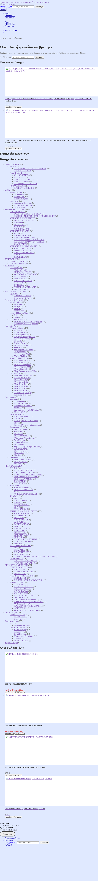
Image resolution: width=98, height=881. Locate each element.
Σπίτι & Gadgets (11, 612)
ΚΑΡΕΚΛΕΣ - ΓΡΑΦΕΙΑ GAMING (28, 475)
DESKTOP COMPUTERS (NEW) (27, 214)
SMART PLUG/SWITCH (24, 179)
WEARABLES (20, 597)
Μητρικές (18, 341)
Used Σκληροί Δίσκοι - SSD (25, 371)
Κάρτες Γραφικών (21, 334)
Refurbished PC (20, 362)
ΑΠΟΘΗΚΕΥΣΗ (16, 485)
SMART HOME (16, 173)
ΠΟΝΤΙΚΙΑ (19, 537)
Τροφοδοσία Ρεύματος (18, 457)
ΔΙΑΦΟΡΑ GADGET (22, 171)
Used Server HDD (21, 382)
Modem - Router (20, 403)
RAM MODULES (21, 235)
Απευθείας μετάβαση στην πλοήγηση (14, 2)
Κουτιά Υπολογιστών (22, 339)
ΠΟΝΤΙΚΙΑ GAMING (23, 479)
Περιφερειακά (10, 397)
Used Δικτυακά (20, 388)
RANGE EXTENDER (23, 281)
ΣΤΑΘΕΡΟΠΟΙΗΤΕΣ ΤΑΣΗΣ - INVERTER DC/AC (34, 556)
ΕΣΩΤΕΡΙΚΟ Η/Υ (21, 505)
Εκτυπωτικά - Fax (16, 319)
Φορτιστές (18, 464)
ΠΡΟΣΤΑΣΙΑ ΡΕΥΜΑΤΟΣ (20, 546)
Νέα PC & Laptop (21, 345)
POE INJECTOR (21, 278)
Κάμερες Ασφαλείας (17, 628)
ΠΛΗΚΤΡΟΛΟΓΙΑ (21, 535)
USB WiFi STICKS (22, 289)
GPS (11, 623)
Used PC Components (22, 365)
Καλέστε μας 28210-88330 (15, 692)
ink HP (17, 309)
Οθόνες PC (18, 347)
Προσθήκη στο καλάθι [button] (13, 107)
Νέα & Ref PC (10, 326)
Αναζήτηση (39, 7)
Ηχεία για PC (19, 444)
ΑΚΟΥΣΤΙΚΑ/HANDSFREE (26, 600)
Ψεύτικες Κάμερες (21, 640)
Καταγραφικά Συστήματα (23, 636)
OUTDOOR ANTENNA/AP (25, 274)
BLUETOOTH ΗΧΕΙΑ (23, 587)
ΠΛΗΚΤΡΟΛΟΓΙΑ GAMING (26, 477)
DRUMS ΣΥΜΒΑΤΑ (18, 261)
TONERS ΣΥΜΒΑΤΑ (18, 263)
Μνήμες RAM (19, 343)
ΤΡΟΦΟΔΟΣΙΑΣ (21, 509)
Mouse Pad (18, 434)
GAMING (14, 468)
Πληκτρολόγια (19, 453)
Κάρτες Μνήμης (20, 449)
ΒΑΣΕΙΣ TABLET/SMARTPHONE (28, 602)
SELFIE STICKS (21, 593)
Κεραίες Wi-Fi (19, 412)
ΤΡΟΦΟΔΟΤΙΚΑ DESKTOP (25, 561)
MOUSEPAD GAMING (23, 470)
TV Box (17, 419)
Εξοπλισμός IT (15, 373)
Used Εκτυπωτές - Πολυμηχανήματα (28, 322)
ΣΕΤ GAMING (20, 481)
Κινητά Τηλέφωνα (21, 199)
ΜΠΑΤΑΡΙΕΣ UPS (21, 552)
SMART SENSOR (21, 182)
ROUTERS (18, 283)
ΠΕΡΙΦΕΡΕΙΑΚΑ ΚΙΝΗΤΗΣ (16, 565)
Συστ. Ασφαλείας (11, 621)
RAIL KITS (19, 255)
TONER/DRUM (11, 259)
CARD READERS (21, 487)
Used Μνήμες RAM (22, 367)
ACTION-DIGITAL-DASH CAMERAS (30, 169)
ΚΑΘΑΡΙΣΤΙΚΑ (20, 528)
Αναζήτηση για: (6, 7)
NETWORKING (16, 268)
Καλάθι (8, 845)
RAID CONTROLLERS (24, 253)
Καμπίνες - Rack (20, 395)
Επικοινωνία (9, 18)
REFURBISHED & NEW (15, 210)
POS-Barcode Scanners (23, 375)
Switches (17, 408)
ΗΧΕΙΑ (17, 526)
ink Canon (18, 304)
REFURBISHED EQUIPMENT (22, 218)
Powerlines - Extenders (23, 406)
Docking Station (20, 429)
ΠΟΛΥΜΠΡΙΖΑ (20, 554)
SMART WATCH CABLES (25, 595)
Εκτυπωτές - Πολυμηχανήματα (26, 324)
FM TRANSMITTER (22, 589)
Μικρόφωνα (19, 451)
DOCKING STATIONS (23, 490)
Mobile (7, 190)
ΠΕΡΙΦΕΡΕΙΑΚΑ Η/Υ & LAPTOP (23, 511)
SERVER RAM (20, 257)
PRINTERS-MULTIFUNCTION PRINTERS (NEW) (35, 216)
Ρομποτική (18, 619)
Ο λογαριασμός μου (12, 838)
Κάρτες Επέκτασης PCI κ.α (24, 337)
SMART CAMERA (22, 175)
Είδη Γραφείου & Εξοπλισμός (16, 291)
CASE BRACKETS (22, 513)
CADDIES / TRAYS (22, 248)
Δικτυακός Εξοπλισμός (23, 393)
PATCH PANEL (20, 276)
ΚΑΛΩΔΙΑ (14, 496)
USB (16, 498)
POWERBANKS (21, 591)
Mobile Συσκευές (16, 192)
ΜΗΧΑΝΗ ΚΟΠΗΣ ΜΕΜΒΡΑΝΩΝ (28, 580)
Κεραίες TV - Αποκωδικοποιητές (27, 425)
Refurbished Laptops (22, 360)
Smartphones (19, 194)
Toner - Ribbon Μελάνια (19, 313)
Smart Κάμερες (20, 634)
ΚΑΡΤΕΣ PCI (19, 531)
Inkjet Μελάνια (15, 302)
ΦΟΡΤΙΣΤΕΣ (19, 608)
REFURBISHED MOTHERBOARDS (29, 240)
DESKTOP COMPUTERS (24, 220)
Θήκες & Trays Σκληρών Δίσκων (27, 447)
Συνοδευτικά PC (16, 427)
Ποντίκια (17, 455)
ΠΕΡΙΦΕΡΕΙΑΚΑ (17, 582)
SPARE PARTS (20, 244)
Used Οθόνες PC (20, 369)
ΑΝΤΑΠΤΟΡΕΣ (20, 500)
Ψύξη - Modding (20, 356)
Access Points (19, 401)
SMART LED (19, 177)
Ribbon (17, 315)
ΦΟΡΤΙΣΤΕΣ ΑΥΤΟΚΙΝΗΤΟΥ (26, 610)
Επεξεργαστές (19, 332)
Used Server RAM (21, 386)
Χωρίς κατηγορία (11, 643)
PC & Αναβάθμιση (17, 328)
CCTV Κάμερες (20, 630)
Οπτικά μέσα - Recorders (23, 350)
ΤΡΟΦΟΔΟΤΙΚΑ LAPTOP (25, 563)
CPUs (16, 233)
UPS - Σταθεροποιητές (23, 459)
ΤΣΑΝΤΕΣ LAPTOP (22, 541)
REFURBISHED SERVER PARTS (23, 246)
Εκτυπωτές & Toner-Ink (14, 300)
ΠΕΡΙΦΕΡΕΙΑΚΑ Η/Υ (13, 466)
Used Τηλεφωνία (20, 391)
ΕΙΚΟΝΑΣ (18, 503)
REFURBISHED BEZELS (24, 238)
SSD (16, 492)
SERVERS (18, 227)
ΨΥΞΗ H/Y (19, 543)
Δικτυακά (13, 399)
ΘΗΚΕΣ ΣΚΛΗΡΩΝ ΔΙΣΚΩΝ (26, 494)
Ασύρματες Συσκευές (22, 203)
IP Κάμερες (18, 632)
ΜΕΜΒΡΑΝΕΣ (20, 578)
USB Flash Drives (21, 436)
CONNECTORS (20, 270)
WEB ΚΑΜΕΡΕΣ (21, 520)
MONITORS (19, 225)
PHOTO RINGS (20, 569)
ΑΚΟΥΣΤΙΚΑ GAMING (24, 472)
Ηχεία (16, 423)
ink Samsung (19, 311)
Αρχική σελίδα (5, 38)
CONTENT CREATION (19, 567)
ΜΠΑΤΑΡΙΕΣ (19, 550)
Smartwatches (19, 197)
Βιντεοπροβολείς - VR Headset (26, 421)
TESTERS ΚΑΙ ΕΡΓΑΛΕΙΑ (25, 287)
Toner (16, 317)
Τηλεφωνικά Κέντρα (22, 207)
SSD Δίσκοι (19, 330)
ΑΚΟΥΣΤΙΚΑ (19, 522)
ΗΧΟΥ (17, 507)
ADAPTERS (19, 584)
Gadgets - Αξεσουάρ (17, 615)
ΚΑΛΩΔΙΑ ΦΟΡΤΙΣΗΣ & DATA (27, 606)
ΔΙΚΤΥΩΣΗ (9, 266)
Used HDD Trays (21, 380)
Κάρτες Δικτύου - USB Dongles (26, 410)
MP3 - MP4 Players (21, 416)
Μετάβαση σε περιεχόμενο (39, 2)
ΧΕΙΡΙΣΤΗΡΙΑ (20, 483)
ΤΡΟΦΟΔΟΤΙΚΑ (16, 559)
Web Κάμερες (19, 440)
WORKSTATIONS (21, 229)
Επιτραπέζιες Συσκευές (23, 205)
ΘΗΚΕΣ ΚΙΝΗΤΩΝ (22, 604)
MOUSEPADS (20, 515)
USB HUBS (19, 518)
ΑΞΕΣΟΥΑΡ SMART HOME (25, 184)
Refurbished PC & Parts (19, 358)
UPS (16, 548)
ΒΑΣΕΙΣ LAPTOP (21, 524)
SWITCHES (19, 285)
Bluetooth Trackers (21, 625)
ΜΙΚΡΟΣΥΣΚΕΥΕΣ (18, 186)
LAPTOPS (18, 222)
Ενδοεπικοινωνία (20, 617)
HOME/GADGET (12, 164)
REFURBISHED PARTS (19, 231)
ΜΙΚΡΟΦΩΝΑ (20, 533)
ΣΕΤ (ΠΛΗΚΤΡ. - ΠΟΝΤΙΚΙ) (25, 539)
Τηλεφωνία (14, 201)
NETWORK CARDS (22, 250)
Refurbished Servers (22, 378)
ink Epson (18, 306)
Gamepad (18, 431)
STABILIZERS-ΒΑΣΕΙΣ (24, 571)
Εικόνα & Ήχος (15, 414)
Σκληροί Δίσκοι (20, 352)
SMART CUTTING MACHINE (22, 576)
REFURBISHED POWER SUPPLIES (29, 242)
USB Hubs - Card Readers (24, 438)
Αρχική (7, 13)
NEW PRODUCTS (17, 212)
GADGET (14, 166)
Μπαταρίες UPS (20, 462)
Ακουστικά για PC (21, 442)
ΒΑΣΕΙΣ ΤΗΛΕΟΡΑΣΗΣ (24, 188)
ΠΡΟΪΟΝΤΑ (10, 16)
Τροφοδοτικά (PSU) (22, 354)
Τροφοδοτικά (19, 638)
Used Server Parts (21, 384)
